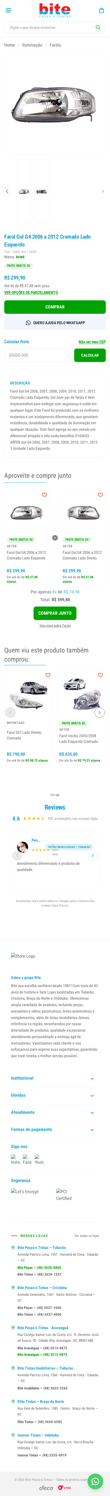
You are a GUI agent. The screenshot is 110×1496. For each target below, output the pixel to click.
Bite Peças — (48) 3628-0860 (39, 1268)
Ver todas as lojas (86, 1236)
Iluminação (32, 45)
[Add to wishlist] (44, 495)
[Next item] (103, 191)
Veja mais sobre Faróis (55, 626)
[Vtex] (64, 1487)
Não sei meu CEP (92, 342)
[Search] (98, 27)
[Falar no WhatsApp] (95, 1481)
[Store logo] (55, 10)
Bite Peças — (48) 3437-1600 (39, 1308)
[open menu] (8, 10)
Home (9, 45)
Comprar (55, 307)
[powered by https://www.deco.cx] (46, 1487)
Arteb (20, 257)
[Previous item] (7, 191)
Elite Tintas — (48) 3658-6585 (39, 1422)
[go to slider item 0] (24, 191)
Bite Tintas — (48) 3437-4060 (39, 1314)
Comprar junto (55, 613)
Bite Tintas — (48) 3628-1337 (39, 1274)
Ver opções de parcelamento (31, 292)
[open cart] (101, 10)
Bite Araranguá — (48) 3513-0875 (42, 1348)
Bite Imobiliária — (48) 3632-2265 (42, 1388)
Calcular (90, 355)
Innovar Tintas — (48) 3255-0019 (42, 1455)
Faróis (55, 45)
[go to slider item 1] (42, 191)
